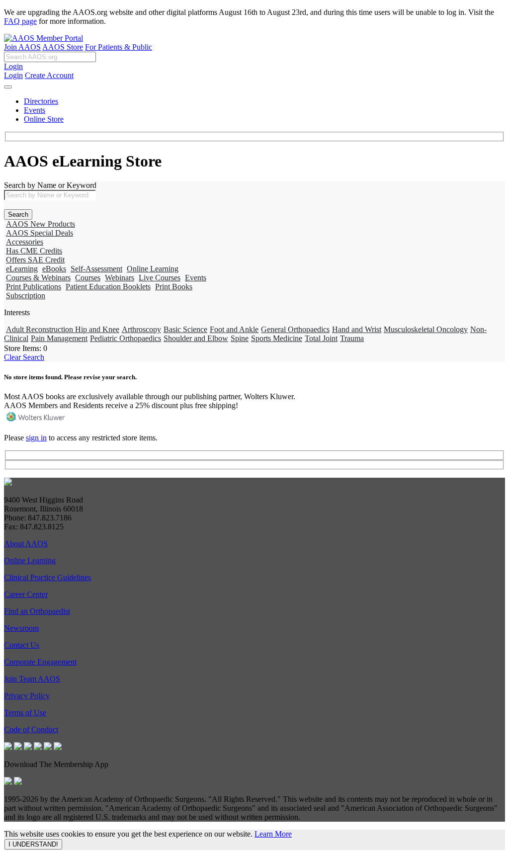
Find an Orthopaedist (37, 611)
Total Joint (321, 338)
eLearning (22, 268)
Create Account (49, 75)
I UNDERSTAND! (33, 844)
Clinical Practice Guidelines (47, 577)
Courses (87, 277)
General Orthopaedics (295, 329)
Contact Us (21, 645)
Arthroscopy (141, 329)
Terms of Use (25, 712)
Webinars (119, 277)
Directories (41, 101)
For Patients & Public (118, 47)
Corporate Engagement (40, 662)
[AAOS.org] (8, 483)
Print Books (173, 286)
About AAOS (26, 543)
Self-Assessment (96, 268)
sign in (36, 437)
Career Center (26, 594)
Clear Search (24, 357)
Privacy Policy (27, 695)
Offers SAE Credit (35, 260)
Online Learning (152, 268)
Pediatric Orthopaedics (125, 338)
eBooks (54, 268)
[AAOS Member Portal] (43, 38)
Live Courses (159, 277)
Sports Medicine (276, 338)
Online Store (44, 119)
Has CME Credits (34, 251)
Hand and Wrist (356, 329)
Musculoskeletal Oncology (426, 329)
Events (34, 110)
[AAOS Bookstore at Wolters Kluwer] (36, 421)
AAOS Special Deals (39, 233)
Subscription (25, 295)
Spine (240, 338)
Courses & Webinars (38, 277)
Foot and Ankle (234, 329)
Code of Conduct (31, 729)
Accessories (24, 242)
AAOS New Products (40, 224)
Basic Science (185, 329)
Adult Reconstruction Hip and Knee (62, 329)
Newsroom (21, 628)
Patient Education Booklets (108, 286)
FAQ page (20, 21)
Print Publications (33, 286)
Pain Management (59, 338)
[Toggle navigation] (8, 86)
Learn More (273, 834)
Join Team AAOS (32, 679)
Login (13, 66)
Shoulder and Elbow (196, 338)
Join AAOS (22, 47)
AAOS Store (62, 47)
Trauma (352, 338)
